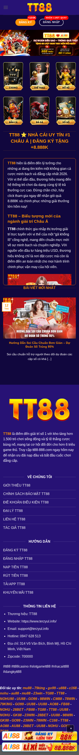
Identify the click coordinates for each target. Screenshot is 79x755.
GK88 (17, 715)
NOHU (5, 709)
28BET (18, 709)
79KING (6, 704)
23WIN (29, 715)
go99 (52, 688)
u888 (62, 688)
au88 (15, 693)
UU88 (21, 699)
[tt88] (40, 7)
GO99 (32, 699)
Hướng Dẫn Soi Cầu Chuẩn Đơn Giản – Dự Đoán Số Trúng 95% (39, 344)
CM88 (57, 699)
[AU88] (39, 735)
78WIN (70, 699)
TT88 (60, 693)
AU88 (15, 726)
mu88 (27, 688)
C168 (53, 720)
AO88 (54, 704)
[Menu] (5, 7)
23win (38, 693)
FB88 (65, 704)
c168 (73, 688)
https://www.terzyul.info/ (38, 621)
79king (39, 688)
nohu (4, 693)
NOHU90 (7, 699)
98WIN (45, 699)
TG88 (49, 693)
